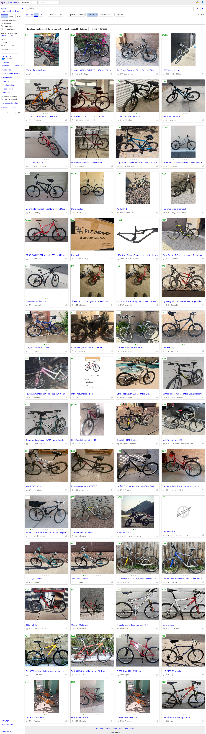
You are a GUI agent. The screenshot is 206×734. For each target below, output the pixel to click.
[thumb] (31, 15)
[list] (27, 15)
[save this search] (203, 9)
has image (7, 23)
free (5, 42)
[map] (40, 15)
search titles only (9, 20)
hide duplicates (9, 29)
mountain (8, 59)
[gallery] (36, 15)
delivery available (10, 96)
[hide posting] (66, 73)
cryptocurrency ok (10, 99)
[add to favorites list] (27, 73)
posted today (8, 26)
